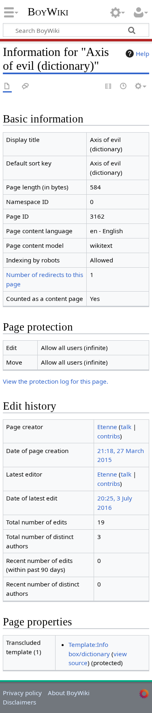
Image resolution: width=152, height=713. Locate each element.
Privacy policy (22, 693)
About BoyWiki (69, 693)
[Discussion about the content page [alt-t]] (25, 86)
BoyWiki (48, 11)
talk (126, 427)
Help (142, 53)
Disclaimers (19, 702)
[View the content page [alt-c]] (7, 86)
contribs (108, 436)
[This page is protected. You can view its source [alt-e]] (108, 86)
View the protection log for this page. (55, 381)
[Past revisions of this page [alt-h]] (123, 86)
